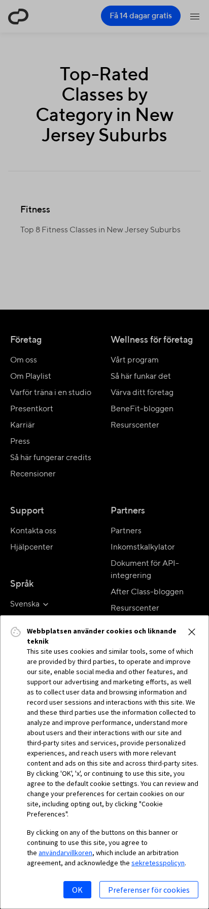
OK (77, 890)
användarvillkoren (65, 852)
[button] (191, 631)
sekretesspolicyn (158, 862)
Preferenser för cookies (149, 890)
